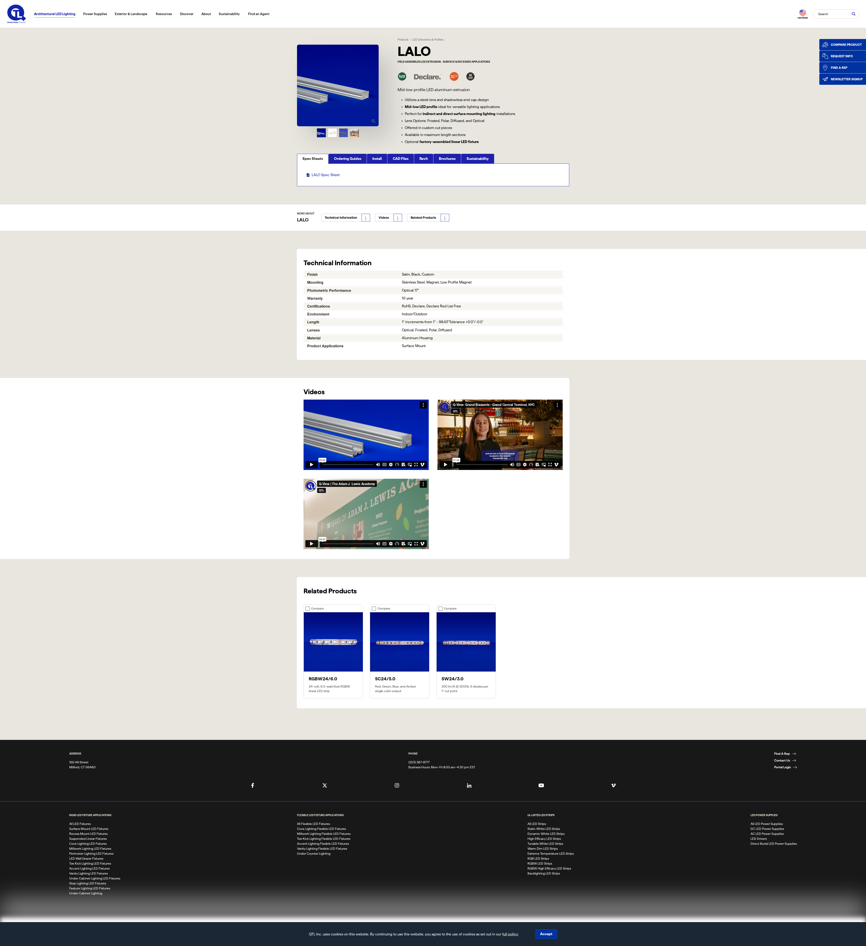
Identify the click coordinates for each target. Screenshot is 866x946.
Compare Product (846, 44)
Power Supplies (95, 14)
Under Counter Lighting (313, 853)
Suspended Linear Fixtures (88, 838)
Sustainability (229, 14)
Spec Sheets (312, 159)
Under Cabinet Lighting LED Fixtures (94, 878)
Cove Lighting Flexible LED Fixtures (321, 829)
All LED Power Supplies (767, 824)
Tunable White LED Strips (545, 843)
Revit (423, 159)
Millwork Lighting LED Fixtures (90, 848)
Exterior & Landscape (131, 14)
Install (377, 159)
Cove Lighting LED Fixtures (88, 843)
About (206, 14)
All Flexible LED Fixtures (313, 824)
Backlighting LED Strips (543, 873)
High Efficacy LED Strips (544, 838)
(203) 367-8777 (419, 762)
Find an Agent (258, 14)
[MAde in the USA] (802, 13)
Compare (317, 608)
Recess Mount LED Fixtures (88, 834)
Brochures (447, 159)
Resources (164, 14)
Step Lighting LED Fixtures (87, 883)
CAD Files (400, 159)
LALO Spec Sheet (326, 175)
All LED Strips (536, 824)
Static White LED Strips (543, 829)
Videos (384, 217)
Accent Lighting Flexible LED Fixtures (323, 843)
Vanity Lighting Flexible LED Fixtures (322, 848)
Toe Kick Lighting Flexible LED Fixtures (323, 838)
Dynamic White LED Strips (545, 834)
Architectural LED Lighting (54, 14)
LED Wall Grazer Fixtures (86, 858)
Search (823, 14)
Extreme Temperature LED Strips (550, 853)
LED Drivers (759, 838)
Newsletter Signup (847, 79)
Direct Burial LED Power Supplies (774, 843)
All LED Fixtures (80, 824)
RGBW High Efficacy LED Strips (549, 868)
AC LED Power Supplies (767, 834)
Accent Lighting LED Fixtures (89, 868)
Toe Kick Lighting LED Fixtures (90, 863)
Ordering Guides (347, 159)
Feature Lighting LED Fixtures (89, 888)
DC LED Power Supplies (767, 829)
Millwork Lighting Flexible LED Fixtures (323, 834)
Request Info (842, 56)
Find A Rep (782, 753)
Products (403, 39)
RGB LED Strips (538, 858)
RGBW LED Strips (539, 863)
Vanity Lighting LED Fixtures (88, 873)
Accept (546, 934)
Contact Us (782, 760)
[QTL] (17, 14)
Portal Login (782, 767)
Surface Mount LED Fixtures (88, 829)
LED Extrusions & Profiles (427, 39)
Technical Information (341, 217)
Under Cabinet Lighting (85, 893)
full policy (510, 934)
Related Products (423, 217)
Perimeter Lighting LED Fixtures (91, 853)
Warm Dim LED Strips (542, 848)
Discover (186, 14)
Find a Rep (839, 67)
